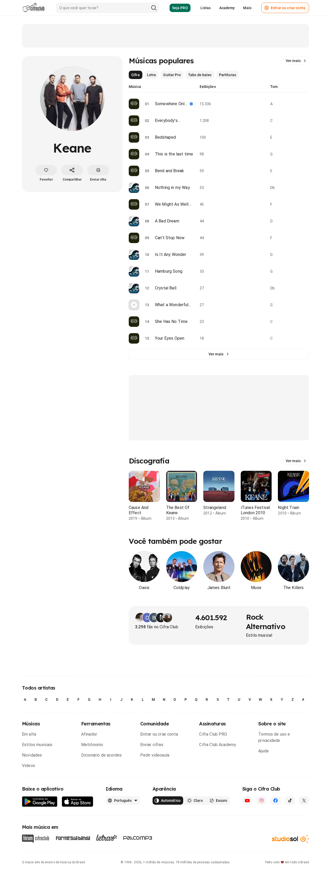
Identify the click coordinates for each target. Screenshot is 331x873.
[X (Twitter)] (304, 800)
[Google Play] (40, 801)
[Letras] (106, 838)
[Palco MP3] (137, 838)
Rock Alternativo (265, 621)
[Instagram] (261, 800)
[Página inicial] (33, 8)
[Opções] (306, 104)
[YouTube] (247, 800)
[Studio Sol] (290, 839)
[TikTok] (290, 800)
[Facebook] (275, 800)
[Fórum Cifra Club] (35, 839)
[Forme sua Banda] (72, 838)
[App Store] (77, 801)
